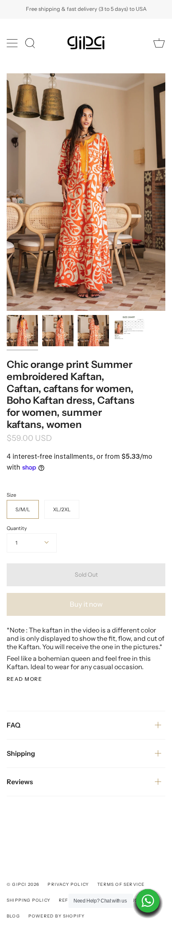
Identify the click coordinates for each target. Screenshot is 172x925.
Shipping (21, 753)
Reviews (20, 782)
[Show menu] (13, 43)
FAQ (13, 725)
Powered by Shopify (56, 916)
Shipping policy (29, 900)
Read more (24, 679)
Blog (13, 916)
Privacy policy (68, 884)
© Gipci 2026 (23, 884)
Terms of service (120, 884)
